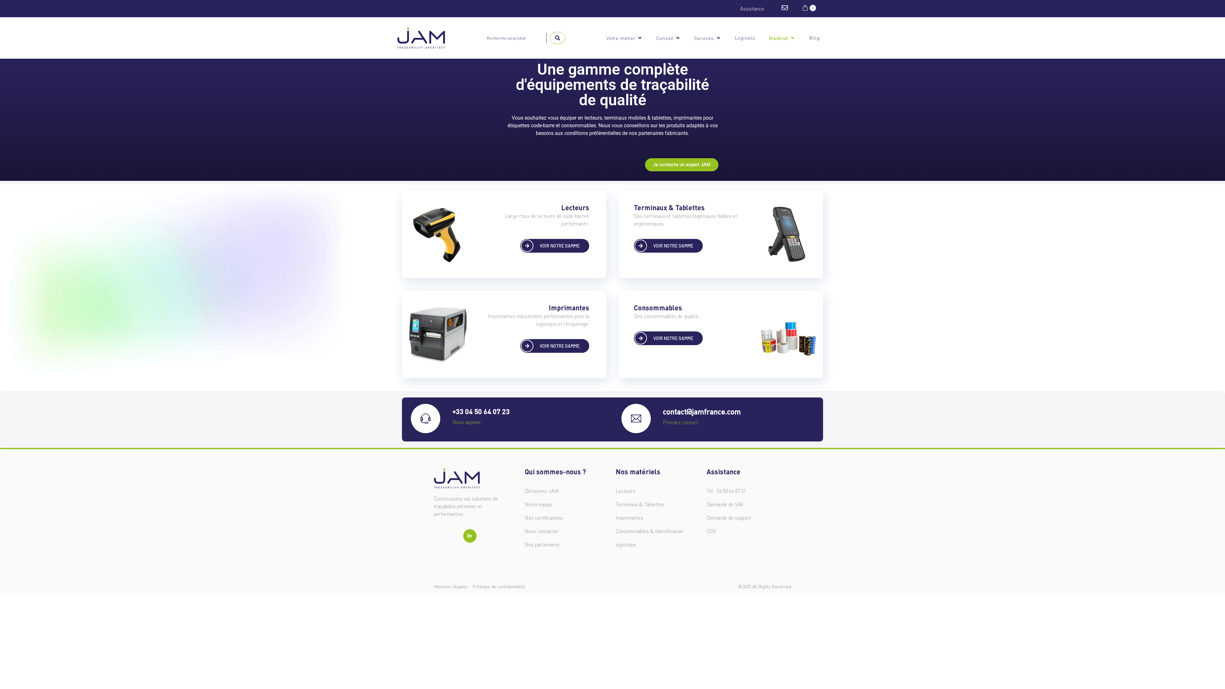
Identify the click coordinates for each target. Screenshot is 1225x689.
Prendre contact (680, 422)
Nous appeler (466, 422)
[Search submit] (557, 38)
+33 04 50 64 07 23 (481, 411)
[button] (625, 37)
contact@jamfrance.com (702, 411)
